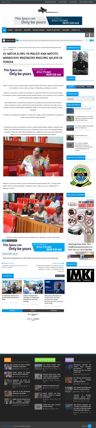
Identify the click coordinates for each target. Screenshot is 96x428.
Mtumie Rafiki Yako (9, 254)
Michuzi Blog (63, 2)
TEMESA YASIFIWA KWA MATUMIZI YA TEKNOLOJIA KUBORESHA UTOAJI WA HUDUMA (31, 298)
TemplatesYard (48, 423)
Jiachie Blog (73, 2)
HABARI (81, 40)
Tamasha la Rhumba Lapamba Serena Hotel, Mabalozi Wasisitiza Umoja (82, 397)
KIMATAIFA (69, 360)
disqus (33, 310)
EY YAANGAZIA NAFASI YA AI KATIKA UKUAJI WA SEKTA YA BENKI (10, 297)
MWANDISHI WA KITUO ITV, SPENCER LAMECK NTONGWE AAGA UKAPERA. (21, 382)
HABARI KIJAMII (12, 47)
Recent (71, 87)
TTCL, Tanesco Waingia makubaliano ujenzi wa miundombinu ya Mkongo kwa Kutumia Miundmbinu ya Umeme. (83, 146)
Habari (10, 30)
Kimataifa (18, 30)
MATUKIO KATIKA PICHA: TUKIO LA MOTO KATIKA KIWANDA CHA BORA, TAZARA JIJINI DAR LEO (51, 376)
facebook (54, 310)
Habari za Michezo (53, 30)
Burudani (65, 30)
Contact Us (76, 30)
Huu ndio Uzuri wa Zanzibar (83, 109)
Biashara (27, 30)
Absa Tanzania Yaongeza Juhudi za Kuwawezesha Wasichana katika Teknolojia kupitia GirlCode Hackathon (40, 40)
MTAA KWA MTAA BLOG (8, 426)
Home (4, 47)
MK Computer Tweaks (86, 2)
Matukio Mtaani (38, 30)
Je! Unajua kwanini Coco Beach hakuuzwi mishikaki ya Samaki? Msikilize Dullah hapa (84, 118)
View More (61, 276)
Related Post (7, 276)
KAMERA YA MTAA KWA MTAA (45, 360)
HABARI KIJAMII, (27, 66)
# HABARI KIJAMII (11, 240)
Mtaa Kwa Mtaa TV (50, 2)
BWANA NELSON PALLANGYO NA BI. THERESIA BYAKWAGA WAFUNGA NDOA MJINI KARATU (21, 401)
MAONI (89, 87)
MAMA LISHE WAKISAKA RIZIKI (51, 386)
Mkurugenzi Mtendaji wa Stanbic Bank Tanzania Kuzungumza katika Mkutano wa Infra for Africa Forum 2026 (54, 299)
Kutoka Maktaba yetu (81, 135)
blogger (12, 310)
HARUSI (7, 360)
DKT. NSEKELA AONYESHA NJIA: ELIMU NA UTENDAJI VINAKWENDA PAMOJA (82, 379)
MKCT (91, 426)
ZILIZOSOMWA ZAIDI (80, 87)
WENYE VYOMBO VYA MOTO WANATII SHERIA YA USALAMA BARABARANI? (51, 395)
